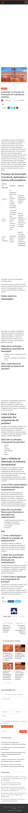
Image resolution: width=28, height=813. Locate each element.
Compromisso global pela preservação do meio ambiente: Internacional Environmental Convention (13, 754)
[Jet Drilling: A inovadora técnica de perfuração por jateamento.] (20, 648)
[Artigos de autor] (14, 611)
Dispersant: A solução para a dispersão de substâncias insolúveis (7, 629)
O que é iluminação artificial (15, 784)
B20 (19, 810)
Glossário (4, 88)
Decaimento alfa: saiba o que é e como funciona (13, 799)
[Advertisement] (14, 21)
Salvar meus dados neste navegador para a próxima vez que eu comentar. (14, 722)
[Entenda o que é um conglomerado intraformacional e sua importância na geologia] (8, 648)
